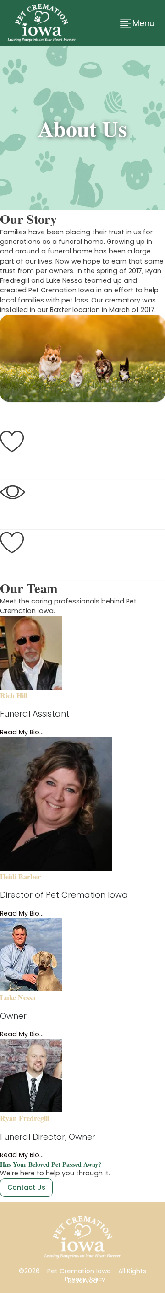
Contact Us (26, 1187)
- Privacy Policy (82, 1279)
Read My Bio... (22, 732)
